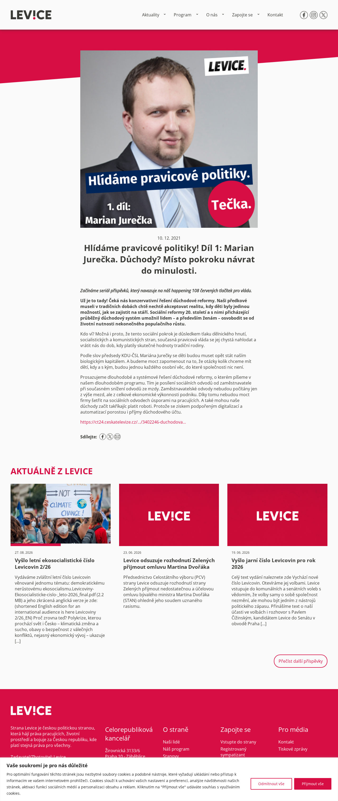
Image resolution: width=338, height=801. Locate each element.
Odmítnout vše (271, 783)
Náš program (176, 749)
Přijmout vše (313, 783)
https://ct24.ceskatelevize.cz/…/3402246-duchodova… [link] (133, 422)
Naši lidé (171, 742)
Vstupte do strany (238, 742)
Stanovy (171, 756)
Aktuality (150, 15)
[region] (169, 779)
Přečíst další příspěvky (301, 661)
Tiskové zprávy (292, 749)
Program (182, 15)
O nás (212, 15)
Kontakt (275, 15)
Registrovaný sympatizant (233, 752)
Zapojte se (242, 15)
